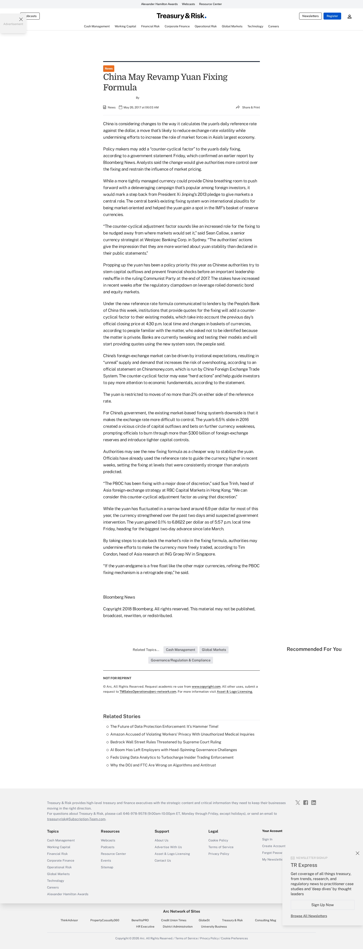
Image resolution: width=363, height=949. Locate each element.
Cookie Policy (218, 840)
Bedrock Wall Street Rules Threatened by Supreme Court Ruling (165, 742)
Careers (53, 887)
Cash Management (61, 840)
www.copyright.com (206, 686)
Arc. (142, 938)
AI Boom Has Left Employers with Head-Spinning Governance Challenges (173, 750)
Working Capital (58, 847)
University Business (214, 926)
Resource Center (210, 4)
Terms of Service (221, 847)
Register (332, 16)
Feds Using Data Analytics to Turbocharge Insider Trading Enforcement (172, 757)
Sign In (267, 839)
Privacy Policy (218, 854)
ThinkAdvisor (69, 920)
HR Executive (145, 926)
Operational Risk (59, 867)
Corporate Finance (60, 860)
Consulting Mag (265, 920)
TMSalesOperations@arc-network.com (148, 691)
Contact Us (163, 860)
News (109, 68)
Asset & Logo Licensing (172, 854)
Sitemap (107, 867)
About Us (161, 840)
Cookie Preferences (234, 938)
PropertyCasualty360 (104, 920)
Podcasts (107, 847)
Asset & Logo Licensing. (235, 691)
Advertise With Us (168, 847)
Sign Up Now (323, 905)
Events (106, 860)
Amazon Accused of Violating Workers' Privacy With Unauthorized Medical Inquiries (182, 734)
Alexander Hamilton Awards (159, 4)
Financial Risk (57, 854)
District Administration (178, 926)
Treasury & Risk (232, 920)
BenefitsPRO (140, 920)
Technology (55, 880)
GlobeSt (204, 920)
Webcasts (188, 4)
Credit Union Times (173, 920)
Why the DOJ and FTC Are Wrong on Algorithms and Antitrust (163, 765)
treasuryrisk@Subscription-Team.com (76, 819)
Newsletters (310, 16)
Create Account (273, 846)
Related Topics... (146, 650)
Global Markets (58, 874)
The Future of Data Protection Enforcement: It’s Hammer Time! (164, 726)
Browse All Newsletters (309, 916)
